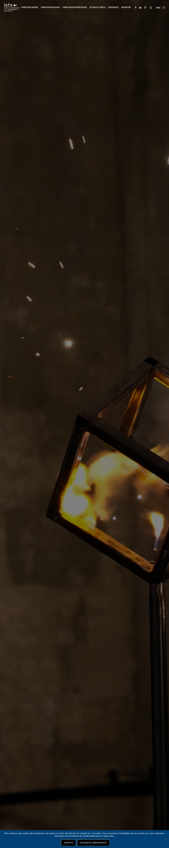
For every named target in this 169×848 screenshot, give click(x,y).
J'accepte (68, 843)
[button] (160, 7)
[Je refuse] (165, 839)
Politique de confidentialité (93, 843)
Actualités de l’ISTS (84, 448)
